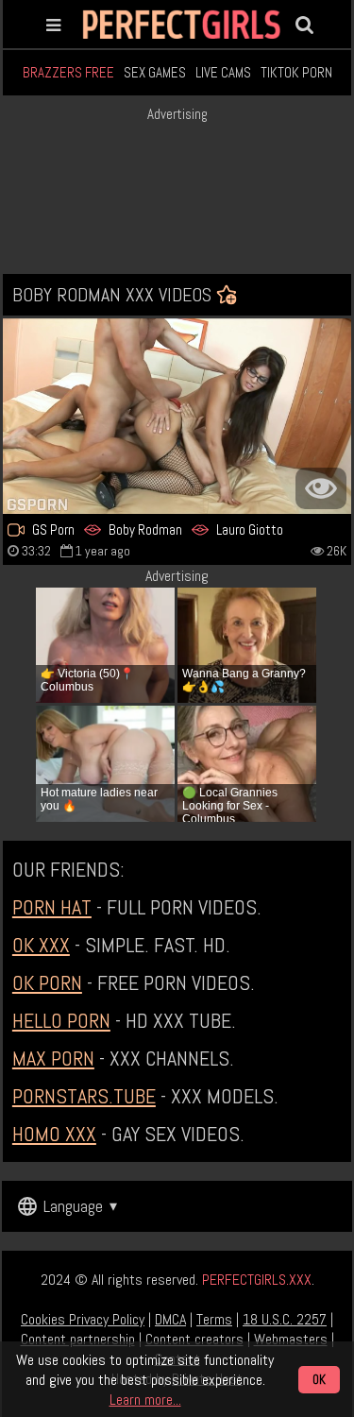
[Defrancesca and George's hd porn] (177, 416)
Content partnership (78, 1339)
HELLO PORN (61, 1020)
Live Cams (223, 72)
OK (319, 1380)
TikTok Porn (296, 72)
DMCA (170, 1319)
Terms (214, 1319)
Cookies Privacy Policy (82, 1319)
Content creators (194, 1339)
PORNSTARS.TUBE (84, 1096)
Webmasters (291, 1339)
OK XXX (41, 944)
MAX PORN (53, 1058)
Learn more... (145, 1399)
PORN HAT (52, 907)
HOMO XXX (54, 1133)
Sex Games (155, 72)
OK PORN (47, 982)
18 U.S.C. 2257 (285, 1319)
